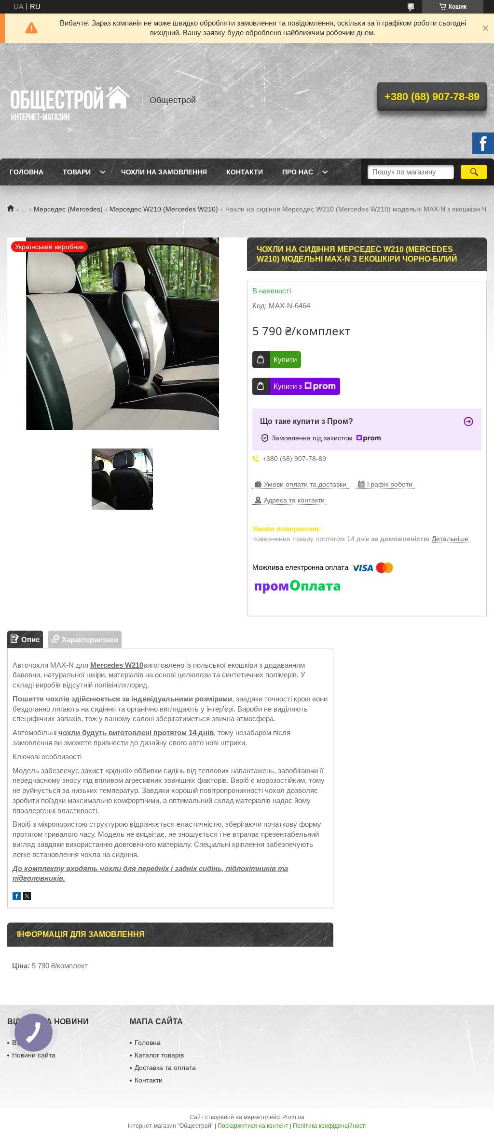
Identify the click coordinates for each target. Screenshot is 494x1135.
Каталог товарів (159, 1055)
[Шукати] (474, 172)
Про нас (297, 172)
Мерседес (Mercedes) (68, 209)
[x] (27, 897)
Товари (77, 172)
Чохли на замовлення (164, 172)
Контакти (244, 172)
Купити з (288, 386)
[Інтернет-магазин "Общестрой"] (70, 100)
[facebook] (17, 897)
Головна (26, 172)
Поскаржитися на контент (253, 1125)
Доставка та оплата (165, 1067)
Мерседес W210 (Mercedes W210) (164, 209)
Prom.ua (293, 1117)
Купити (285, 360)
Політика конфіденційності (330, 1125)
